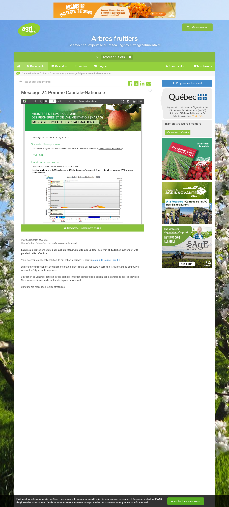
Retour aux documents (36, 81)
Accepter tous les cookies (185, 501)
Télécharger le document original (83, 228)
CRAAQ (158, 499)
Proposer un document (189, 83)
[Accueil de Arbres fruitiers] (18, 66)
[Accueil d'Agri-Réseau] (29, 29)
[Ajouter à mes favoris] (150, 90)
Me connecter (199, 27)
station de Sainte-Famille (106, 260)
